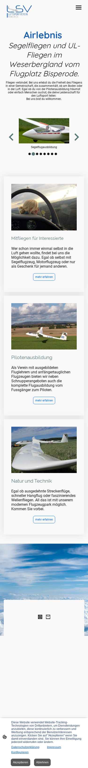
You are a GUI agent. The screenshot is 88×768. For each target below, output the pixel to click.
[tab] (29, 154)
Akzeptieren (20, 762)
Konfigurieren (20, 752)
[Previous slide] (11, 137)
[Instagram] (40, 617)
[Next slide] (76, 137)
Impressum (54, 747)
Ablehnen (42, 762)
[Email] (48, 617)
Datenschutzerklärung (25, 747)
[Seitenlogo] (19, 11)
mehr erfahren (44, 277)
